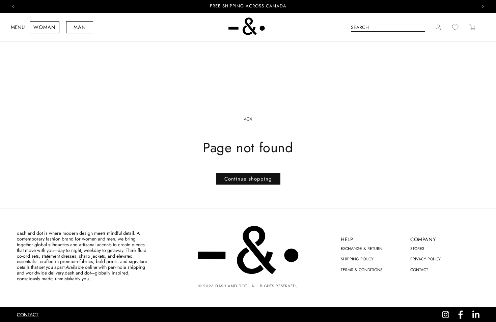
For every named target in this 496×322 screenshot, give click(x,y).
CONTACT (419, 270)
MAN (80, 27)
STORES (417, 249)
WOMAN (44, 27)
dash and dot (231, 286)
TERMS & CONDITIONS (362, 270)
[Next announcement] (482, 6)
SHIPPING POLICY (357, 259)
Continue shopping (248, 179)
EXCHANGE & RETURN (361, 249)
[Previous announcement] (13, 6)
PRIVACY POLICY (425, 259)
